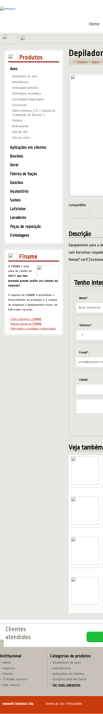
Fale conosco (11, 685)
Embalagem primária (25, 88)
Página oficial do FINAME (26, 323)
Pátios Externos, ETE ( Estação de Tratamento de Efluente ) (33, 113)
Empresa (8, 668)
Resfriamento (20, 126)
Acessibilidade (15, 680)
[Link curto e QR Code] (15, 700)
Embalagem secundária (26, 93)
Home (94, 23)
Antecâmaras (20, 82)
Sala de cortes (21, 138)
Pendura (17, 120)
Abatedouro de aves (24, 76)
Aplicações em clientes (68, 674)
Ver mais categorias (66, 685)
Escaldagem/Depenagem (28, 99)
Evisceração (19, 105)
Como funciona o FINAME (26, 319)
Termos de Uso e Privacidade (63, 704)
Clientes (8, 674)
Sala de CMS (20, 132)
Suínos (96, 61)
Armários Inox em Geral (69, 679)
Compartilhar (79, 215)
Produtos (82, 61)
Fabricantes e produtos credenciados (33, 328)
